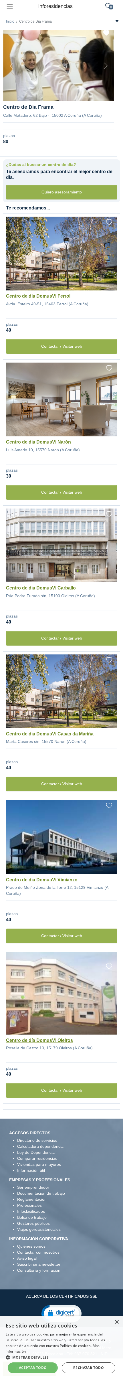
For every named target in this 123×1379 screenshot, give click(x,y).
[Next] (106, 65)
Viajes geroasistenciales (39, 1229)
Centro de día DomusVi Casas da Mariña (50, 733)
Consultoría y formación (38, 1270)
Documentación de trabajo (41, 1193)
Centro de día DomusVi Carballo (41, 587)
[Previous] (11, 65)
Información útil (31, 1170)
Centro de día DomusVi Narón (38, 442)
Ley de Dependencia (36, 1152)
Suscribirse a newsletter (38, 1264)
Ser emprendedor (33, 1187)
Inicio (10, 21)
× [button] (116, 1322)
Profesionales (29, 1205)
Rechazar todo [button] (88, 1367)
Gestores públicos (33, 1223)
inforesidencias (55, 6)
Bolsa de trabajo (32, 1217)
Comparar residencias (37, 1158)
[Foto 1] (58, 94)
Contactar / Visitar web (61, 346)
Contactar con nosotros (38, 1252)
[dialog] (61, 1347)
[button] (61, 1313)
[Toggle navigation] (9, 6)
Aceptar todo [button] (33, 1367)
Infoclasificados (31, 1211)
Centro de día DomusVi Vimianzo (42, 879)
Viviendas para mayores (39, 1164)
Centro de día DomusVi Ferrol (38, 296)
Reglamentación (32, 1199)
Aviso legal (27, 1258)
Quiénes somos (31, 1246)
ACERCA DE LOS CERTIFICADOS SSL (61, 1296)
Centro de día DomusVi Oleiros (39, 1040)
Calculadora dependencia (40, 1146)
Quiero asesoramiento (61, 192)
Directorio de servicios (37, 1140)
